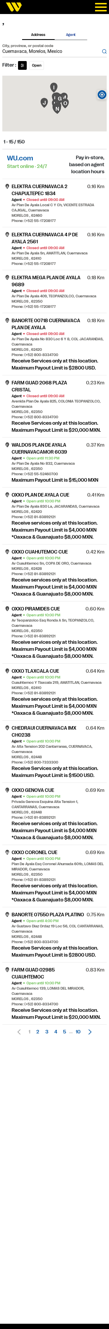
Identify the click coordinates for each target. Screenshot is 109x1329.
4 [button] (55, 1032)
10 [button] (78, 1032)
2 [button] (37, 1032)
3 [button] (46, 1032)
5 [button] (64, 1032)
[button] (88, 1032)
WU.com (20, 158)
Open (36, 65)
